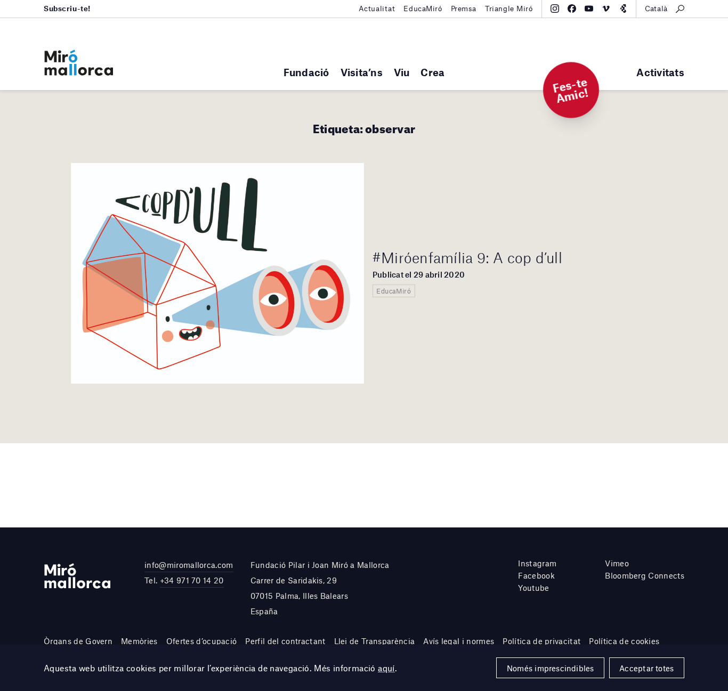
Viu (402, 72)
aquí (386, 668)
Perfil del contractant (285, 641)
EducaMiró (422, 8)
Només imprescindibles (550, 668)
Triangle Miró (509, 8)
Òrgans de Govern (78, 641)
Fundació (306, 72)
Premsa (463, 8)
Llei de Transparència (374, 641)
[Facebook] (572, 8)
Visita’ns (362, 72)
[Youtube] (589, 8)
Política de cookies (624, 641)
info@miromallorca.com (188, 565)
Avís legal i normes (458, 641)
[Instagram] (555, 8)
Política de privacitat (541, 641)
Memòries (139, 641)
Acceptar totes (646, 668)
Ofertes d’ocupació (201, 641)
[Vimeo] (606, 8)
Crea (432, 72)
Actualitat (377, 8)
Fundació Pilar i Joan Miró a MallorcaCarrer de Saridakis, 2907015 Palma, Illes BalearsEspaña (320, 587)
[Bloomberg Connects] (623, 8)
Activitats (660, 72)
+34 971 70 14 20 (192, 580)
